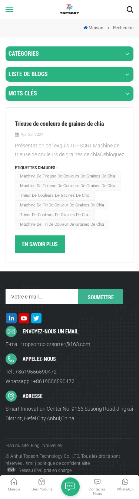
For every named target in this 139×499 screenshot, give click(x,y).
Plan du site (17, 445)
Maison (96, 27)
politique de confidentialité (63, 463)
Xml (29, 463)
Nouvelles (52, 445)
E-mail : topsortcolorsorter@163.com (48, 344)
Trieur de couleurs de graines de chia (55, 195)
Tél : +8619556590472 (31, 372)
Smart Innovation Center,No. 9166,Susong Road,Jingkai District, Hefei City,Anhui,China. (69, 413)
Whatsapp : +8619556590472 (40, 381)
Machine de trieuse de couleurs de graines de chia (67, 176)
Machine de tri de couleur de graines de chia (62, 205)
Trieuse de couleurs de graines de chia (59, 123)
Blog (35, 445)
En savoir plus (40, 244)
